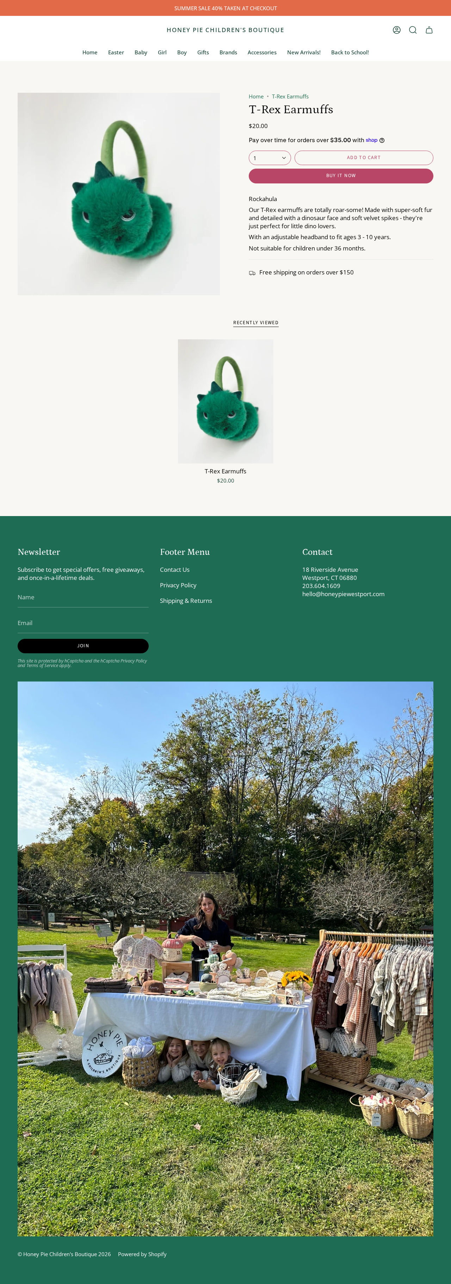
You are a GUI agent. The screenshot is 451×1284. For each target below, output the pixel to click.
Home (256, 96)
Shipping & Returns (186, 600)
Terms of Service (42, 665)
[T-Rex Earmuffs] (225, 401)
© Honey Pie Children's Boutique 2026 (64, 1254)
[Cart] (429, 30)
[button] (413, 30)
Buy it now (341, 175)
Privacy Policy (134, 661)
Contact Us (175, 569)
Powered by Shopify (142, 1254)
